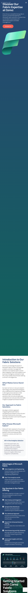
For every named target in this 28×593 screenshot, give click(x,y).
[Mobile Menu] (26, 2)
